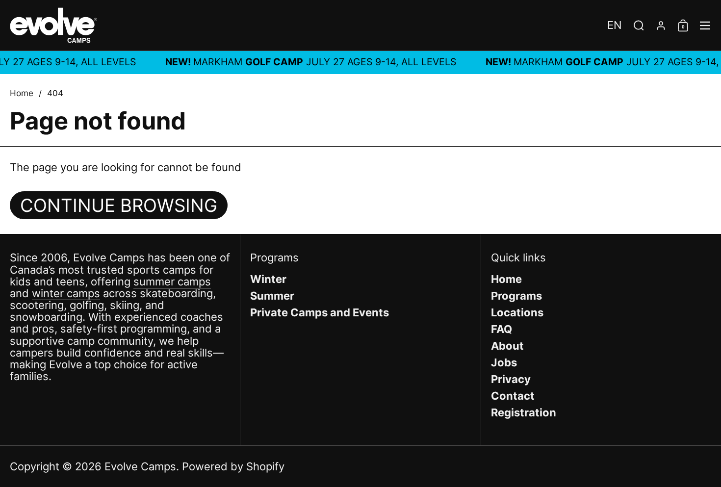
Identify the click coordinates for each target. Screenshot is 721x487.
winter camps (66, 293)
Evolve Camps (140, 466)
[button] (614, 25)
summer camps (172, 281)
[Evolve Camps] (53, 25)
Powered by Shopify (233, 466)
